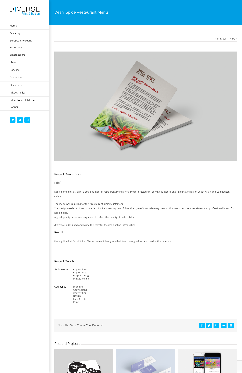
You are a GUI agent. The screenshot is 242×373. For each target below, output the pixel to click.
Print (76, 302)
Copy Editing (80, 269)
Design (77, 295)
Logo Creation (80, 299)
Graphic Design (81, 275)
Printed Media (81, 278)
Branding (78, 286)
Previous (222, 38)
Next (232, 38)
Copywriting (79, 272)
